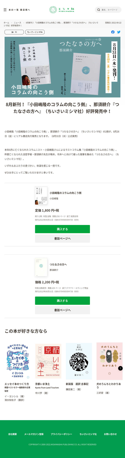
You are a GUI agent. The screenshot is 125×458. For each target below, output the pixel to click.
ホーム (6, 23)
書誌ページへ (62, 238)
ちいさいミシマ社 (88, 434)
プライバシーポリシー (61, 434)
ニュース (17, 23)
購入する (62, 229)
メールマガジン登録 (33, 434)
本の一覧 (14, 10)
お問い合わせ (110, 434)
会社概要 (12, 434)
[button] (4, 368)
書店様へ (25, 10)
